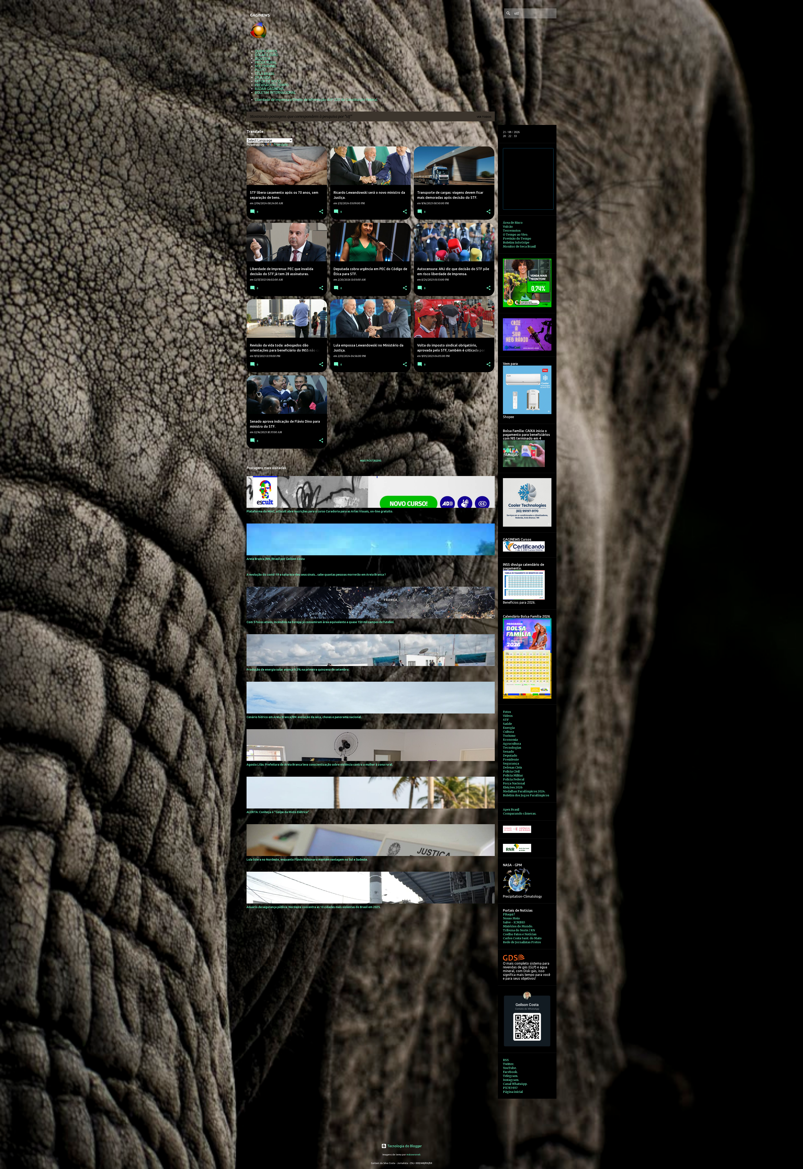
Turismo (509, 736)
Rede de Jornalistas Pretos (522, 942)
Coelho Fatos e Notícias (519, 934)
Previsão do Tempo (517, 238)
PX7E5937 (510, 1088)
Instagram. (511, 1080)
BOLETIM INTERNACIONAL (275, 92)
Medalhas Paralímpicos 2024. (524, 791)
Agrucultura (512, 744)
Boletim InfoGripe (516, 242)
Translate (280, 144)
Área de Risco (513, 223)
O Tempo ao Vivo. (515, 234)
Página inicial (513, 1092)
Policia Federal (513, 779)
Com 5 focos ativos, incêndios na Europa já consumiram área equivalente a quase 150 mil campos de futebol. (320, 622)
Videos (508, 716)
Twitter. (508, 1064)
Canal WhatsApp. (515, 1084)
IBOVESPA (262, 58)
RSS (506, 1060)
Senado (508, 751)
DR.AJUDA (263, 77)
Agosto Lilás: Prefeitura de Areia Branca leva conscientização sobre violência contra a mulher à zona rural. (320, 764)
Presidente (511, 759)
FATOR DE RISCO (268, 81)
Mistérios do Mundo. (518, 926)
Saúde (507, 724)
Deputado (510, 755)
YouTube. (510, 1068)
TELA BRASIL (265, 74)
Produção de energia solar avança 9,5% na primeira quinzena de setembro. (298, 669)
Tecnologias (512, 747)
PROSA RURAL (266, 62)
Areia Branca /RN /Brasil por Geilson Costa (276, 559)
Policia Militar (513, 775)
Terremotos (511, 230)
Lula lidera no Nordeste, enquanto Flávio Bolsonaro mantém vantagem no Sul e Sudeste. (307, 859)
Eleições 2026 (513, 787)
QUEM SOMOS (266, 51)
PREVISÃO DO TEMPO (272, 85)
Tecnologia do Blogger (404, 1146)
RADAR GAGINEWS (269, 89)
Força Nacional (514, 783)
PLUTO (260, 70)
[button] (321, 212)
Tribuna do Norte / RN (519, 930)
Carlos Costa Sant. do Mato (522, 938)
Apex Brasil (511, 809)
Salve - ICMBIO (514, 922)
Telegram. (510, 1076)
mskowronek (414, 1154)
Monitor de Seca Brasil (519, 246)
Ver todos (484, 116)
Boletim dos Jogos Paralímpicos (526, 795)
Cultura (508, 732)
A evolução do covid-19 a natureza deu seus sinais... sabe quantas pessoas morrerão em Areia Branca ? (316, 574)
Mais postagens (370, 460)
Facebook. (510, 1072)
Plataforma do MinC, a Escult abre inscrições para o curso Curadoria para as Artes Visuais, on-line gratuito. (320, 511)
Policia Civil (511, 771)
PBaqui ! (509, 914)
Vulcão (508, 226)
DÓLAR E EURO (266, 55)
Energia (509, 728)
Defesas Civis (512, 767)
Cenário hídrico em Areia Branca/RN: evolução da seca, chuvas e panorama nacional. (304, 717)
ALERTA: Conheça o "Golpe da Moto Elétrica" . (278, 812)
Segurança (511, 763)
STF (506, 720)
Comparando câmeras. (519, 813)
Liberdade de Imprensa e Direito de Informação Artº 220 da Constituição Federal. (316, 99)
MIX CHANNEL (265, 66)
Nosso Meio (511, 918)
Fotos (507, 712)
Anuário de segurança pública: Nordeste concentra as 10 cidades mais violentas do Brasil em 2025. (313, 907)
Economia (510, 740)
